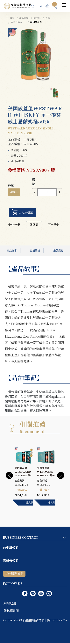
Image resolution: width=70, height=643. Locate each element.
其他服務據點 (14, 573)
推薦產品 (58, 250)
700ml (14, 192)
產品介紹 (24, 17)
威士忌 (36, 17)
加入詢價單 (25, 213)
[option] (35, 55)
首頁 (12, 17)
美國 (47, 17)
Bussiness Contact (20, 537)
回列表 (34, 224)
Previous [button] (9, 475)
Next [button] (60, 475)
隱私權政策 (11, 610)
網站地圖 (10, 603)
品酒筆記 (35, 250)
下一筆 (52, 224)
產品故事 (12, 250)
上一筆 (15, 224)
